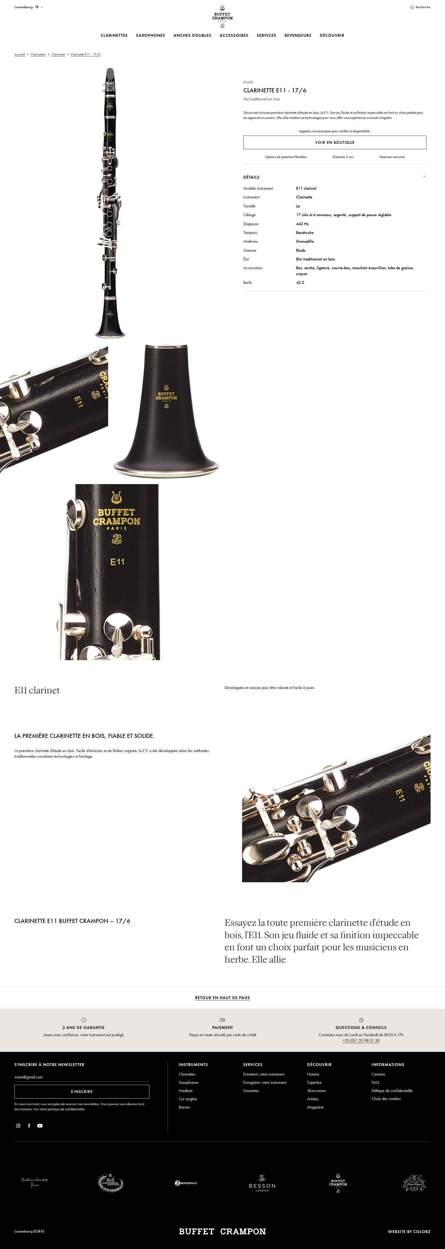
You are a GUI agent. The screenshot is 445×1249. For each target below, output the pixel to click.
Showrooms (316, 1090)
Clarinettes (114, 35)
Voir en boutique (335, 142)
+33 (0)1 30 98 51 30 (361, 1040)
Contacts (378, 1074)
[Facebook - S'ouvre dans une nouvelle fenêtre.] (29, 1126)
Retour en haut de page (222, 997)
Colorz (422, 1231)
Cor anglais (188, 1098)
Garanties (251, 1090)
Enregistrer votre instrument (264, 1082)
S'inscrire (82, 1091)
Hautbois (186, 1090)
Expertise (314, 1082)
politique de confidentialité (66, 1109)
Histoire (313, 1074)
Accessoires (234, 35)
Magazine (315, 1107)
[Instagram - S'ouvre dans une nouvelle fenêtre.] (18, 1126)
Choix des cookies (386, 1098)
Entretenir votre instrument (263, 1074)
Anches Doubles (192, 35)
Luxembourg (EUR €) (29, 1231)
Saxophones (150, 35)
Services (266, 35)
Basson (184, 1107)
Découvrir (332, 35)
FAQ (375, 1082)
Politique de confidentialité (392, 1090)
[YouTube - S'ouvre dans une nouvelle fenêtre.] (40, 1126)
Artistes (313, 1098)
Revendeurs (298, 35)
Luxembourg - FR (26, 7)
